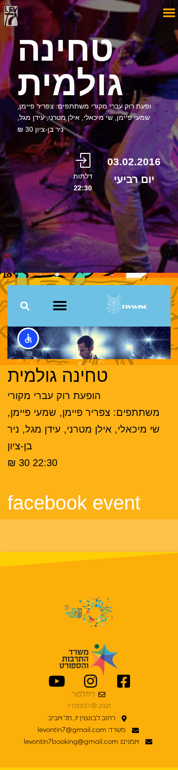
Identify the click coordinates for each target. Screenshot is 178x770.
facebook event (73, 502)
